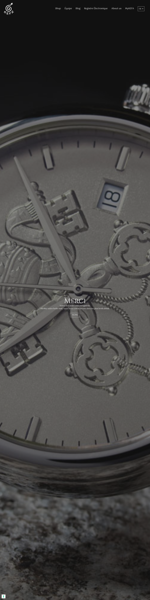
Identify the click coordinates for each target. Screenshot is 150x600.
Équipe (68, 9)
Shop (58, 9)
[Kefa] (9, 9)
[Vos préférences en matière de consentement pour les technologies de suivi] (4, 596)
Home (75, 315)
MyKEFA (129, 9)
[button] (141, 8)
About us (116, 9)
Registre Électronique (96, 9)
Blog (78, 9)
